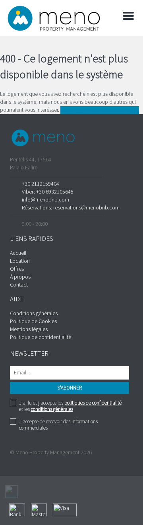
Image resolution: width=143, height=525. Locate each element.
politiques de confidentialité (93, 403)
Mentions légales (29, 329)
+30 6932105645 (54, 192)
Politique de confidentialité (40, 337)
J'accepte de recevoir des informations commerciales (58, 424)
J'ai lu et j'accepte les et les (70, 406)
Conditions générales (34, 314)
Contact (19, 285)
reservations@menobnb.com (86, 208)
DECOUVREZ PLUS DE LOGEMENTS (99, 110)
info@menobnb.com (45, 200)
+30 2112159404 (40, 184)
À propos (20, 277)
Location (20, 261)
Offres (17, 269)
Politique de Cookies (33, 321)
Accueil (18, 253)
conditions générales (52, 409)
